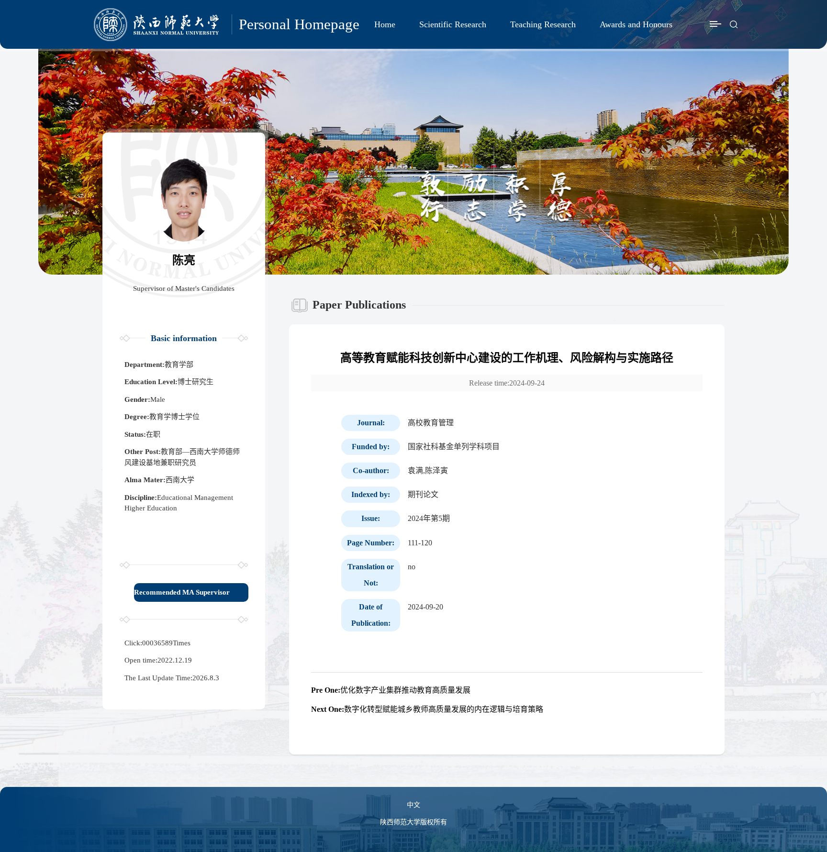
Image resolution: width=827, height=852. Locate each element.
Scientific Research (452, 24)
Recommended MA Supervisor (182, 592)
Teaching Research (543, 24)
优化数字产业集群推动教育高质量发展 (390, 690)
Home (384, 24)
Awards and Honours (636, 24)
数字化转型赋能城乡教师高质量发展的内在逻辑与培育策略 (427, 709)
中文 (413, 804)
